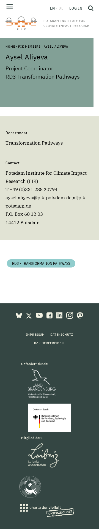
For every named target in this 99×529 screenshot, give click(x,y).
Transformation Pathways (34, 143)
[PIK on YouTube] (40, 315)
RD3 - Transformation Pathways (41, 263)
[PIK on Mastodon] (80, 315)
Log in (75, 8)
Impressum (35, 334)
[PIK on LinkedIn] (60, 315)
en (52, 8)
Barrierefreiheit (49, 343)
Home (10, 46)
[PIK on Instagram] (70, 315)
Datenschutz (61, 334)
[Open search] (89, 8)
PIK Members (29, 46)
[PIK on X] (29, 315)
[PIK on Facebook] (50, 315)
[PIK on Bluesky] (19, 315)
